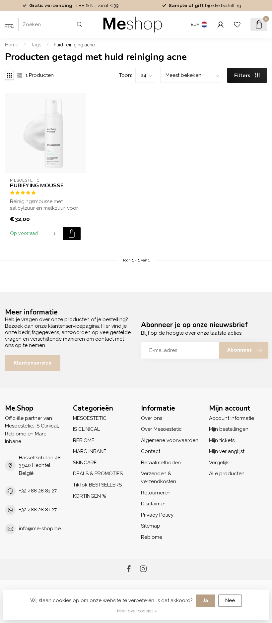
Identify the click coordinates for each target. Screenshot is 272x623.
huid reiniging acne (74, 44)
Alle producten (226, 474)
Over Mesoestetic (161, 429)
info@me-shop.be (40, 529)
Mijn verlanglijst (226, 451)
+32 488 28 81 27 (38, 491)
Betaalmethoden (161, 463)
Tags (36, 44)
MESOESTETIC (89, 418)
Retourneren (155, 493)
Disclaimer (153, 504)
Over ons (151, 418)
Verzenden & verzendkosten (158, 477)
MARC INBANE (89, 451)
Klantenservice (33, 363)
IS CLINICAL (86, 429)
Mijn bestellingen (228, 429)
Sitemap (150, 526)
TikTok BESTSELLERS (97, 485)
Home (12, 44)
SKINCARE (85, 463)
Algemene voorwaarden (169, 440)
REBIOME (84, 440)
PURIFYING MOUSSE (37, 185)
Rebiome (151, 537)
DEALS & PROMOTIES (98, 474)
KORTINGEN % (89, 496)
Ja (205, 600)
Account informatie (231, 418)
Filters (243, 76)
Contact (150, 451)
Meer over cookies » (137, 610)
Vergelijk (219, 463)
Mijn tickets (222, 440)
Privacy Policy (157, 515)
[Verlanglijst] (237, 24)
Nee (230, 600)
